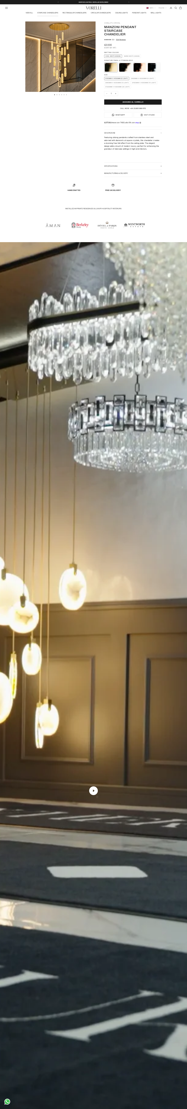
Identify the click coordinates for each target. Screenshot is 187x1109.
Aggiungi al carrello (133, 102)
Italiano (161, 8)
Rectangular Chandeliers (75, 13)
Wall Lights (156, 13)
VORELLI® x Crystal (112, 23)
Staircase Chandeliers (47, 13)
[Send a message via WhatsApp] (7, 1101)
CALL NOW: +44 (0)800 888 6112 (133, 108)
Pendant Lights (139, 13)
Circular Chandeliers (101, 13)
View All (29, 13)
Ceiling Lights (121, 13)
